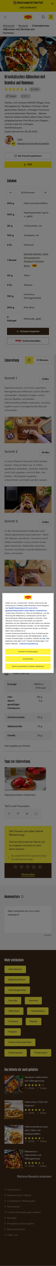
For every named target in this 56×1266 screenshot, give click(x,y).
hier (43, 638)
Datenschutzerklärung (28, 644)
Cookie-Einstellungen (28, 652)
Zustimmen (28, 659)
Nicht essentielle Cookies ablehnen (28, 666)
